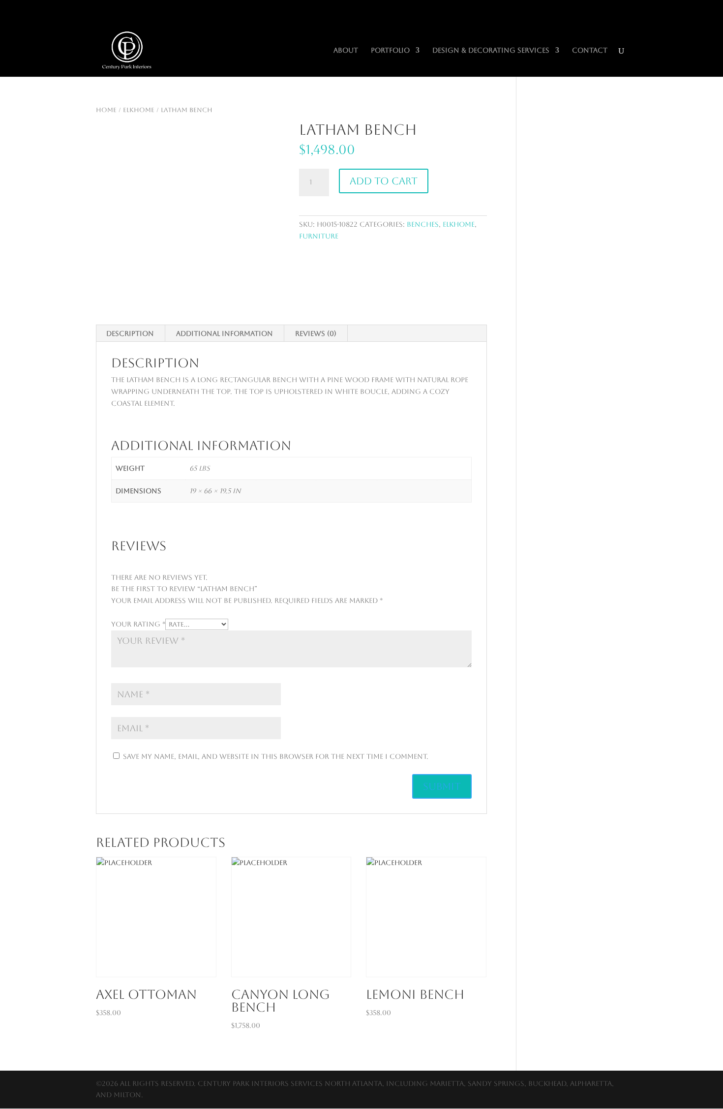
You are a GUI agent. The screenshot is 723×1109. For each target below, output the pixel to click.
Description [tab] (130, 333)
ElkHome (138, 110)
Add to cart (384, 181)
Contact (589, 50)
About (345, 50)
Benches (423, 224)
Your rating (138, 624)
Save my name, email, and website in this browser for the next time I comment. (275, 756)
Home (106, 110)
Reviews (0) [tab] (315, 333)
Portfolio (390, 50)
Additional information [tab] (224, 333)
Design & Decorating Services (490, 50)
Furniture (318, 236)
